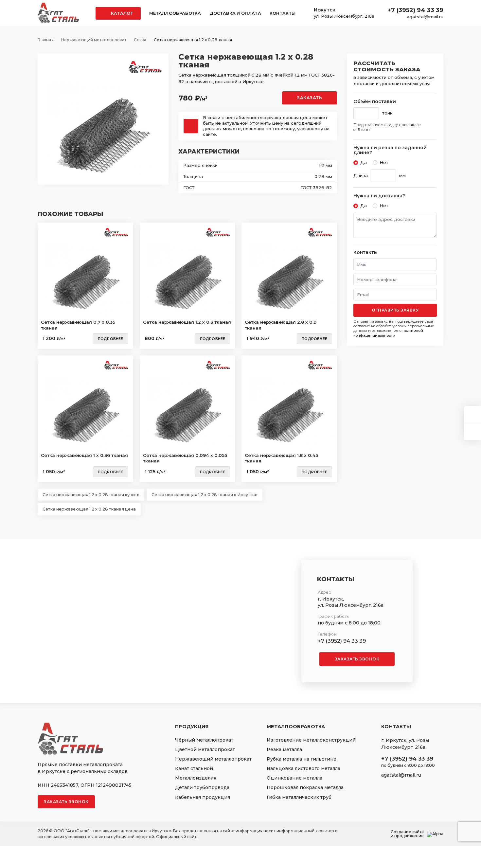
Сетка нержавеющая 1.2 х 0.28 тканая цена (89, 509)
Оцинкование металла (294, 778)
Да (363, 162)
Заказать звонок (357, 659)
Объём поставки (374, 101)
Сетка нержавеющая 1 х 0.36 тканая (84, 455)
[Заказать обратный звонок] (472, 431)
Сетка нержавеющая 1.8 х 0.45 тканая (281, 458)
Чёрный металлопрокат (204, 740)
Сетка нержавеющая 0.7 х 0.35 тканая (78, 325)
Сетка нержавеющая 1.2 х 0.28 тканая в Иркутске (204, 494)
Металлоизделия (195, 778)
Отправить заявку (395, 310)
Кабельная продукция (202, 797)
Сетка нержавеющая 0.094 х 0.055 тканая (185, 458)
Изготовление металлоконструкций (311, 740)
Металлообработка (175, 13)
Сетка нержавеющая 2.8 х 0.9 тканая (280, 325)
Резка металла (284, 749)
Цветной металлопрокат (205, 749)
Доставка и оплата (235, 13)
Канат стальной (194, 768)
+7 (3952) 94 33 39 (415, 10)
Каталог (121, 13)
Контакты (282, 13)
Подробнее (110, 338)
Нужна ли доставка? (379, 195)
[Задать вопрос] (472, 414)
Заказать (309, 97)
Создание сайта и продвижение (407, 834)
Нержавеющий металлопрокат (213, 759)
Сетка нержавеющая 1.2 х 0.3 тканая (187, 322)
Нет (384, 162)
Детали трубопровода (202, 787)
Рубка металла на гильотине (301, 759)
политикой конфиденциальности (388, 332)
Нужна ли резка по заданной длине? (390, 150)
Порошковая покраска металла (305, 787)
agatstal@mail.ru (425, 16)
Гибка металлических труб (299, 797)
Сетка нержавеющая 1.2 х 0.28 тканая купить (91, 494)
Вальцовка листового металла (303, 768)
